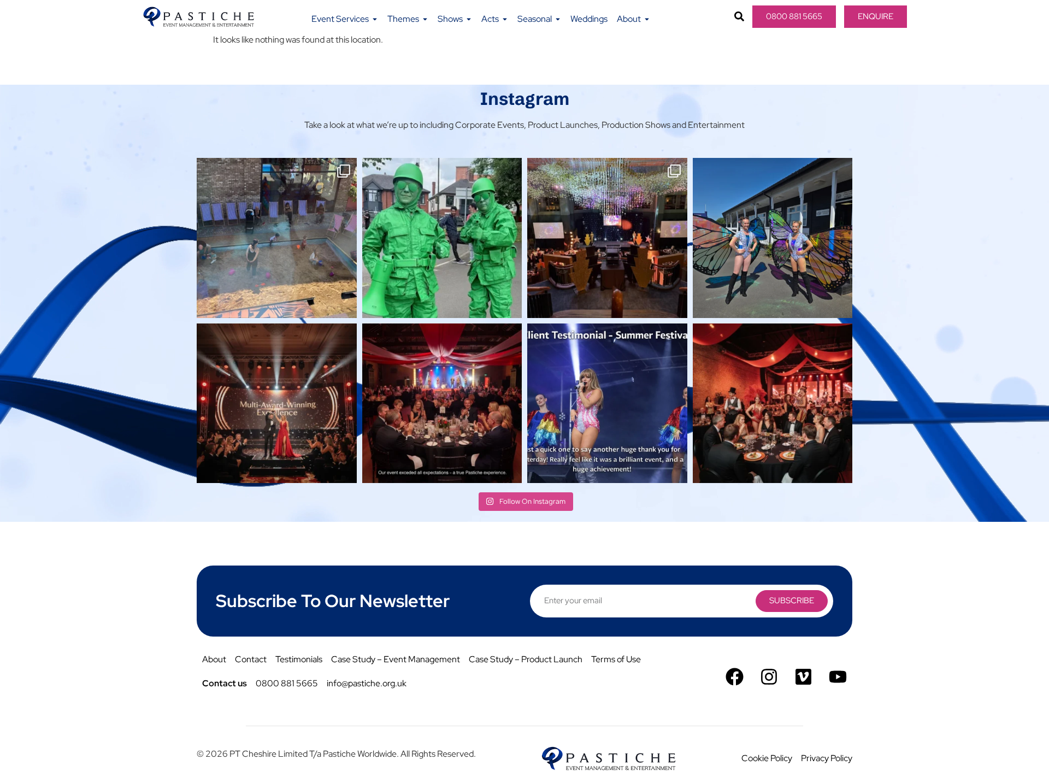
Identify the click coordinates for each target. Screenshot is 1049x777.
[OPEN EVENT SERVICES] (375, 19)
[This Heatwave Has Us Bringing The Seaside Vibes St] (277, 238)
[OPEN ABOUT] (647, 19)
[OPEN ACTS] (505, 19)
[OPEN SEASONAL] (558, 19)
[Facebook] (735, 677)
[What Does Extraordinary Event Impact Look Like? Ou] (773, 403)
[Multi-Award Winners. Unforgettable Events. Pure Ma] (277, 403)
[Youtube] (838, 677)
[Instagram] (769, 677)
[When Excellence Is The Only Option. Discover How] (442, 403)
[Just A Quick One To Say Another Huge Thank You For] (607, 403)
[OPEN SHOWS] (468, 19)
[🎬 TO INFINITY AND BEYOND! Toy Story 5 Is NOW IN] (442, 238)
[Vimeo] (803, 677)
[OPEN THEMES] (425, 19)
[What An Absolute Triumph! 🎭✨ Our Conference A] (607, 238)
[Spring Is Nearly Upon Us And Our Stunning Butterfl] (773, 238)
